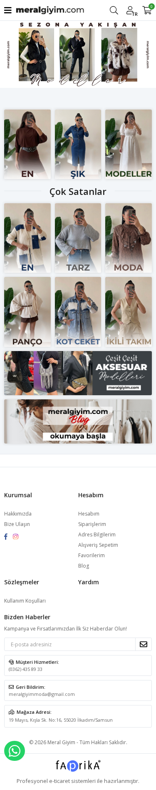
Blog (83, 565)
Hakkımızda (18, 513)
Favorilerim (91, 555)
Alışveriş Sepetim (98, 544)
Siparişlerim (92, 524)
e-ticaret (59, 781)
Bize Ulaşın (17, 524)
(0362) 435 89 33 (25, 669)
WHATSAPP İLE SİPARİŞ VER (14, 751)
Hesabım (88, 513)
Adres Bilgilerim (97, 534)
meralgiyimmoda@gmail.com (42, 694)
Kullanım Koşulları (25, 600)
